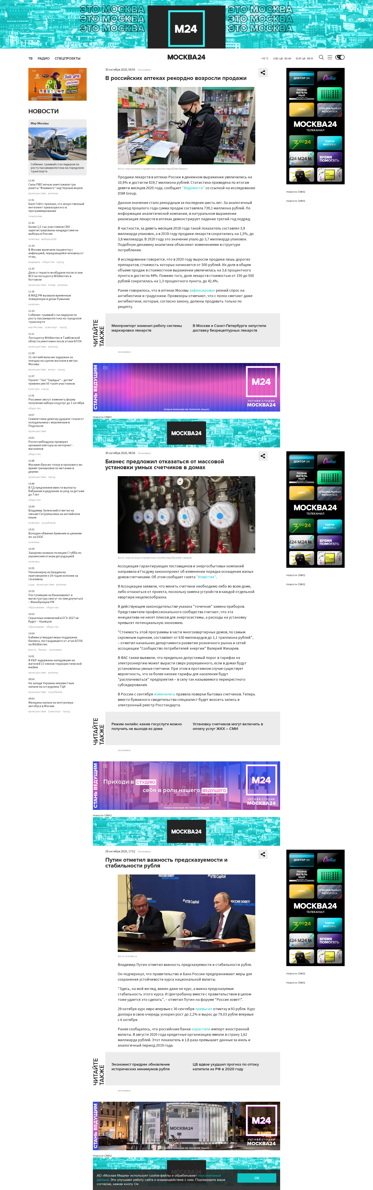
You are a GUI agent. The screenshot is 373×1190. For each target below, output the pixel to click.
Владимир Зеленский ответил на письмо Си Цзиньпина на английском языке (54, 514)
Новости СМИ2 (102, 417)
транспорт (51, 327)
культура (33, 389)
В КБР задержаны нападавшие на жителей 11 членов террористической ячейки (55, 663)
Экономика (144, 70)
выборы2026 (48, 239)
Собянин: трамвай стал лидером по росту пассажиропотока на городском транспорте (57, 167)
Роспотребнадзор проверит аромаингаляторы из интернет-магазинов (50, 445)
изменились (164, 694)
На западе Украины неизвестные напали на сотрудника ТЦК (51, 685)
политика (33, 239)
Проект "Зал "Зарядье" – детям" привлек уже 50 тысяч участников (51, 382)
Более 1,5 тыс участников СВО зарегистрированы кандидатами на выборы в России (53, 230)
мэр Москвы (35, 327)
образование (36, 607)
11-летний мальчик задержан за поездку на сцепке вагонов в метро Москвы (53, 360)
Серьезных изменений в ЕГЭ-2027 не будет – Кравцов (53, 620)
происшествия (37, 193)
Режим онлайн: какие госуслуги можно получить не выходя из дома (147, 726)
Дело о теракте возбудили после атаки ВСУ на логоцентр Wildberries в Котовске (55, 276)
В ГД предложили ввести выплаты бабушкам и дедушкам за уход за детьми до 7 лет (56, 491)
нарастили (201, 1029)
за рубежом (48, 523)
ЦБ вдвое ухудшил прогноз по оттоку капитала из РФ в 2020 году (226, 1066)
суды (31, 584)
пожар (52, 285)
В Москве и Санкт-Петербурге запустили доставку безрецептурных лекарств (229, 328)
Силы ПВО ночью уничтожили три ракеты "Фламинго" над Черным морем (55, 186)
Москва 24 (186, 57)
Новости (43, 111)
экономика (55, 649)
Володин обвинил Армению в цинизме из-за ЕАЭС (55, 535)
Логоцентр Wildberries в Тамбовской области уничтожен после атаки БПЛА (55, 339)
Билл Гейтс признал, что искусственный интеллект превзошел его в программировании (56, 207)
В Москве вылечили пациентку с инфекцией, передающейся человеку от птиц (56, 253)
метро (52, 369)
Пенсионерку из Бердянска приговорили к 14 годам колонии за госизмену (53, 575)
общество (48, 262)
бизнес (42, 649)
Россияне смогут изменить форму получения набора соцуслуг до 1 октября (56, 401)
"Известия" (206, 577)
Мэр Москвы (40, 123)
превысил (203, 1009)
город (60, 262)
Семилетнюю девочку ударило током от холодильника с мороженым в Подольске (56, 422)
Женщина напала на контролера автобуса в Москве (50, 704)
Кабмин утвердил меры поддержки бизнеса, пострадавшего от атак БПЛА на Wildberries (55, 641)
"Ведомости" (193, 188)
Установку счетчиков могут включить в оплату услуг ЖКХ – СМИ (228, 726)
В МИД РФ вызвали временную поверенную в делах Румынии (49, 297)
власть (32, 649)
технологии (35, 216)
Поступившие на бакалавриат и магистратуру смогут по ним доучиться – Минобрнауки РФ (55, 598)
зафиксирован (202, 290)
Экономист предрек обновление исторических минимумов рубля (141, 1066)
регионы (53, 193)
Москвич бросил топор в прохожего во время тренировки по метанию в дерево (55, 468)
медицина (34, 262)
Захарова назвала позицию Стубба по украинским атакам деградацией (54, 554)
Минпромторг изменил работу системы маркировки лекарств (147, 328)
